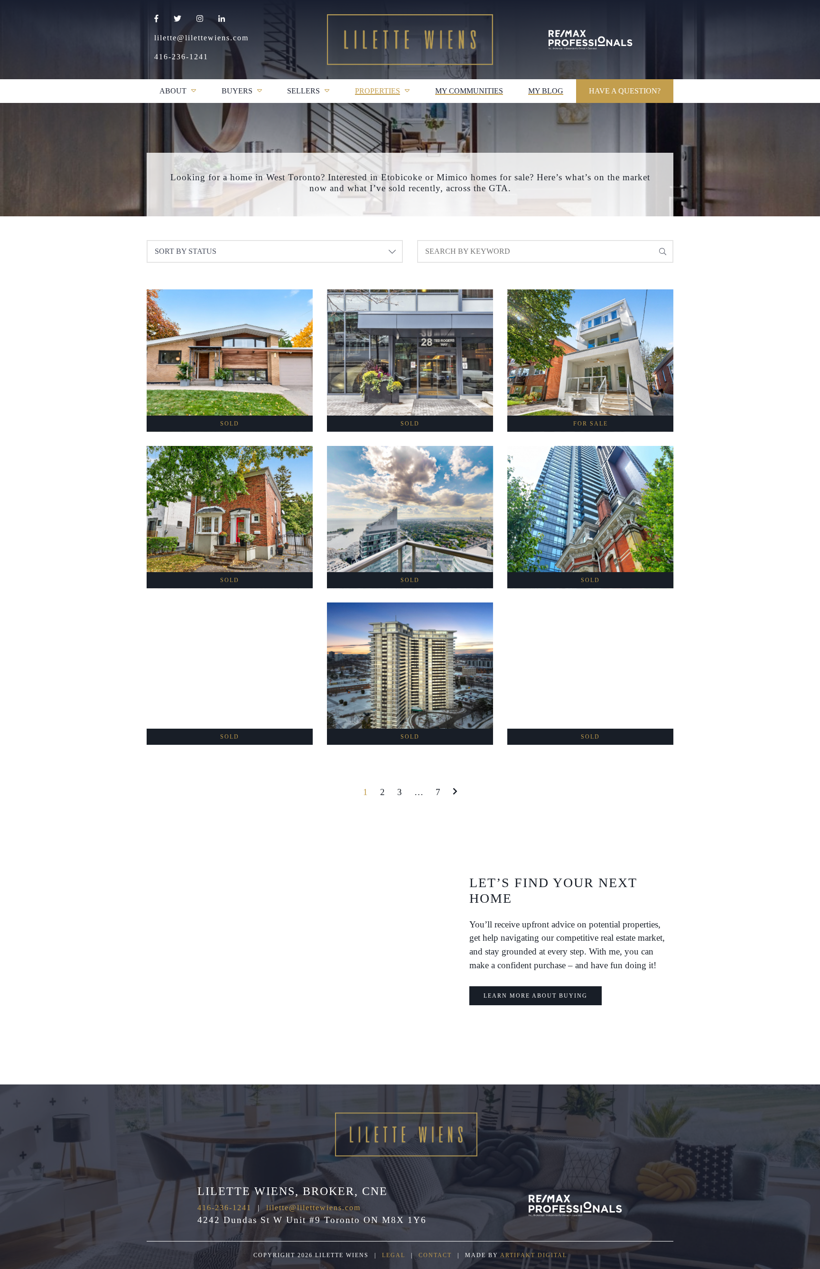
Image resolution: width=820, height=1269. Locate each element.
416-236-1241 (181, 57)
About (172, 91)
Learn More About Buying (535, 995)
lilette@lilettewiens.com (201, 38)
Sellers (303, 91)
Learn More (229, 393)
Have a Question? (625, 91)
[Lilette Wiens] (590, 39)
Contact (435, 1255)
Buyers (237, 91)
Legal (393, 1255)
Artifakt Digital (533, 1255)
